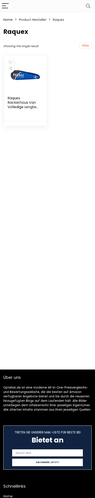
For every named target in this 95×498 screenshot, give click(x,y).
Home (8, 19)
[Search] (88, 6)
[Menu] (5, 6)
